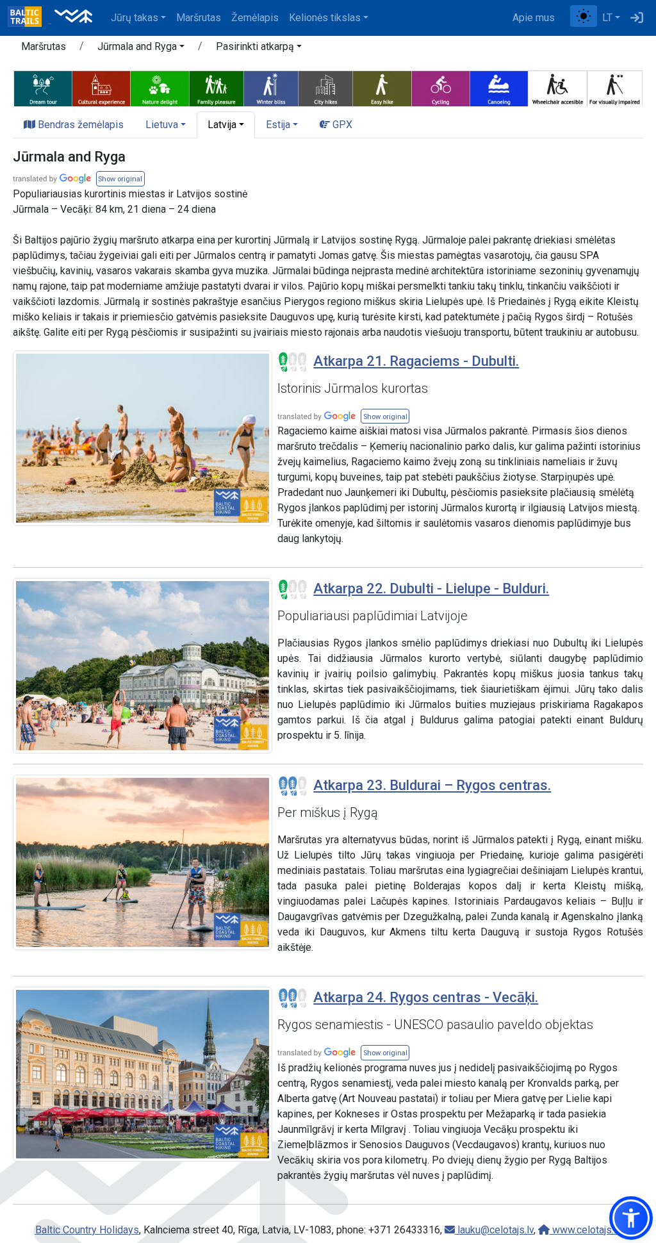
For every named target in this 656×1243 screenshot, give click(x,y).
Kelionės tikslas (325, 18)
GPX (341, 125)
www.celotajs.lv (585, 1230)
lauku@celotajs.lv (494, 1230)
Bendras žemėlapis (79, 125)
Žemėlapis (255, 18)
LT (607, 18)
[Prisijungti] (636, 18)
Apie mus (533, 18)
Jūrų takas (134, 18)
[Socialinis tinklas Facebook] (565, 18)
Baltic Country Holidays (87, 1230)
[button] (141, 48)
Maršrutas (198, 18)
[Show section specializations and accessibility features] (328, 87)
